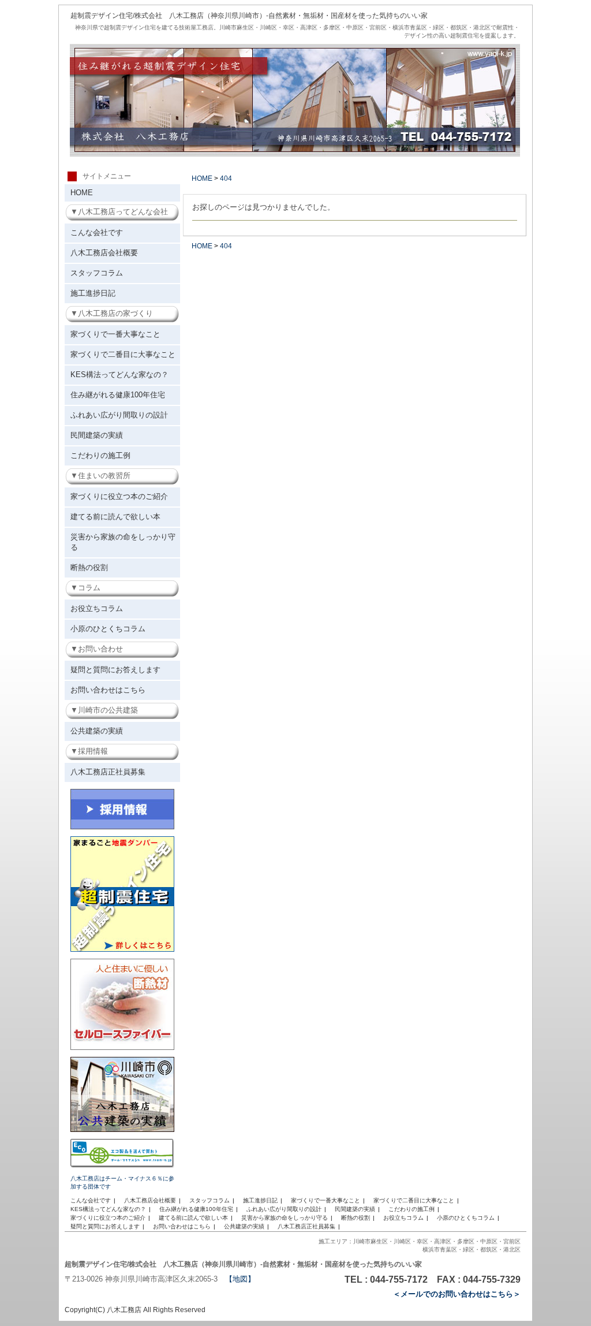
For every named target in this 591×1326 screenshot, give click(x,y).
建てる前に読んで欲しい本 (115, 516)
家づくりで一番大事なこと (115, 334)
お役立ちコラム (96, 608)
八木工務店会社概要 (104, 252)
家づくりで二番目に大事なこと (122, 354)
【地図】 (240, 1279)
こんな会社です (96, 232)
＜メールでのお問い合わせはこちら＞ (457, 1294)
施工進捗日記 (92, 293)
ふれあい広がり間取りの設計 (119, 415)
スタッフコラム (96, 273)
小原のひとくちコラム (107, 628)
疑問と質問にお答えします (115, 669)
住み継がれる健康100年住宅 (117, 394)
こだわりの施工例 (100, 455)
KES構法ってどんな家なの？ (119, 374)
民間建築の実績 (96, 435)
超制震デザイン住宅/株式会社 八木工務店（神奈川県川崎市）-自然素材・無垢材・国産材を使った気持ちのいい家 (249, 16)
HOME (81, 192)
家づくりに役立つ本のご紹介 (119, 496)
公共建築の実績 (96, 731)
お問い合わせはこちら (107, 690)
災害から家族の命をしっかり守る (122, 542)
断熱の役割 (89, 567)
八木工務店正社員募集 (107, 772)
